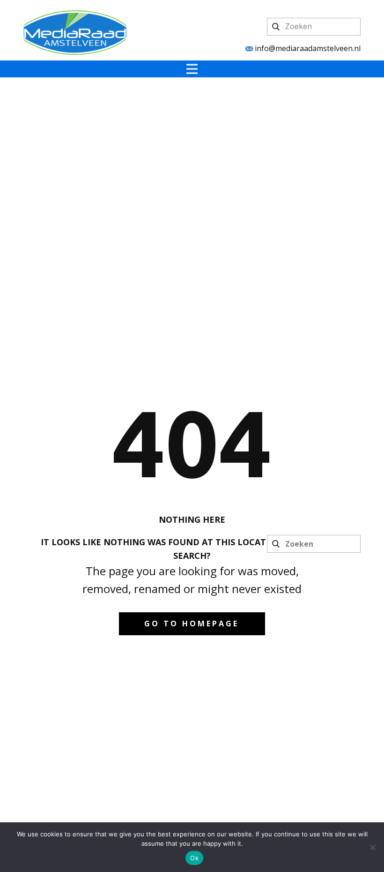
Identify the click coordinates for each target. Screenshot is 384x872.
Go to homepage (191, 623)
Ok (194, 858)
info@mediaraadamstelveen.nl (307, 48)
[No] (372, 847)
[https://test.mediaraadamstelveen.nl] (74, 32)
